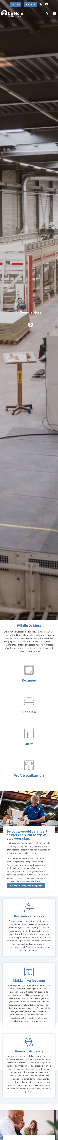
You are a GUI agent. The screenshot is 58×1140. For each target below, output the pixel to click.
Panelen (29, 711)
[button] (47, 13)
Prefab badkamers (29, 775)
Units (29, 743)
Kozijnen (29, 680)
